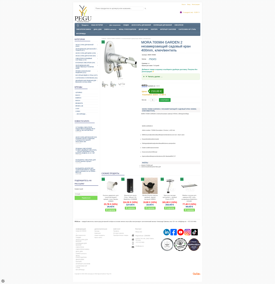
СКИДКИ (126, 25)
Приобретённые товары (120, 235)
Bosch (78, 100)
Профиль (116, 231)
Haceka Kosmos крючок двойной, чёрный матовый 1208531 (150, 197)
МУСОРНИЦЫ (81, 33)
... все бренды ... (81, 114)
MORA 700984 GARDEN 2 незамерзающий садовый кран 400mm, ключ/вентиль (129, 38)
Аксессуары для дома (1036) (86, 53)
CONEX (78, 111)
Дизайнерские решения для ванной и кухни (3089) (86, 81)
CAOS (77, 108)
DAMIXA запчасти (110, 29)
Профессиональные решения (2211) (83, 71)
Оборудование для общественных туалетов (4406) (85, 67)
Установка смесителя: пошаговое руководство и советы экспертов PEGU (85, 129)
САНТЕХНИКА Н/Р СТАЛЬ (187, 29)
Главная (104, 38)
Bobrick (78, 98)
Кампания (98, 233)
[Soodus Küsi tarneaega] (111, 186)
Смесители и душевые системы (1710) (84, 59)
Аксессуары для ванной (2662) (84, 45)
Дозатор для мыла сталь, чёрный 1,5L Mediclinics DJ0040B (130, 197)
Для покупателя (115, 25)
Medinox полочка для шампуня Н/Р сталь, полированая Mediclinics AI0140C (189, 198)
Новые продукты (100, 235)
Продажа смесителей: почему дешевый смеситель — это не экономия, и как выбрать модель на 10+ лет (86, 151)
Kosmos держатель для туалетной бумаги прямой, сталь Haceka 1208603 (110, 198)
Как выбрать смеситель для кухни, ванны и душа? (86, 161)
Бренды (97, 231)
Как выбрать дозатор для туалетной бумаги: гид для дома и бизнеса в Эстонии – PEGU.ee (86, 171)
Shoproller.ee (196, 274)
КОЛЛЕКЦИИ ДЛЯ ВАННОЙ (163, 25)
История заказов (118, 233)
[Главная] (78, 25)
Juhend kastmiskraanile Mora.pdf (151, 167)
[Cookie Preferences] (3, 281)
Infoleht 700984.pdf (147, 165)
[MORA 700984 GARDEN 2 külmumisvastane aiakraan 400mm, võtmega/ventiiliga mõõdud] (121, 84)
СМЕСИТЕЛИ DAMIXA (83, 29)
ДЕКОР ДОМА (143, 29)
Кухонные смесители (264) (85, 62)
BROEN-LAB (79, 106)
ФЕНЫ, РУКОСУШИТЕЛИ (127, 29)
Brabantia (79, 103)
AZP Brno (79, 92)
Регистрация (196, 4)
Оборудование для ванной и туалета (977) (86, 49)
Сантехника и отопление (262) (86, 78)
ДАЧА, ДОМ (98, 29)
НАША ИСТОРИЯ (97, 25)
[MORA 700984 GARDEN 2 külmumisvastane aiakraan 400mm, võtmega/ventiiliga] (105, 84)
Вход (188, 4)
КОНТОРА (154, 29)
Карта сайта (98, 237)
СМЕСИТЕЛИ (178, 25)
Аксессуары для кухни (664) (86, 56)
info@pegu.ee (139, 246)
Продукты (85, 25)
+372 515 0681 (139, 242)
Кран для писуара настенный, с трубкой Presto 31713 (170, 197)
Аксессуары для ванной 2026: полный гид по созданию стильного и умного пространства (86, 140)
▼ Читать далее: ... (154, 77)
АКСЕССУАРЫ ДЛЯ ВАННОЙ (141, 25)
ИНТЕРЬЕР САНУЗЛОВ (168, 29)
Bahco (78, 95)
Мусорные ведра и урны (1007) (86, 75)
